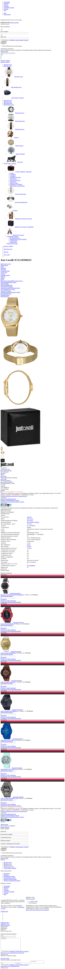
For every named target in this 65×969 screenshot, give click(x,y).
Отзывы (6, 9)
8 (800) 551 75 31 (5, 924)
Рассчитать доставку (18, 501)
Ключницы (13, 181)
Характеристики (5, 288)
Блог (5, 10)
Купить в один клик (18, 952)
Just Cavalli (3, 476)
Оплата (6, 4)
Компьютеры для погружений (18, 239)
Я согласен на (15, 40)
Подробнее (4, 599)
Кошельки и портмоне (16, 184)
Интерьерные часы (16, 87)
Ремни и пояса (14, 183)
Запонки (15, 210)
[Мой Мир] (6, 505)
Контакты (6, 3)
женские (3, 473)
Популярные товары (9, 876)
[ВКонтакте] (2, 505)
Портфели (13, 174)
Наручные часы (18, 76)
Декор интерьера (20, 154)
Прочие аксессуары (12, 243)
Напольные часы (19, 129)
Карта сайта (29, 910)
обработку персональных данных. (19, 40)
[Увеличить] (12, 336)
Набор (2, 283)
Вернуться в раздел (6, 281)
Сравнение (13, 600)
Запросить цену (14, 966)
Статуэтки (20, 162)
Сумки (12, 173)
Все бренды (7, 873)
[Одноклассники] (4, 505)
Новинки (6, 875)
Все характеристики (6, 470)
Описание (3, 286)
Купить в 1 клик (5, 600)
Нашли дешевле (15, 500)
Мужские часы (8, 64)
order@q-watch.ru (30, 898)
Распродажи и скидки (10, 877)
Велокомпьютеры (15, 238)
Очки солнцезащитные (21, 202)
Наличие (3, 293)
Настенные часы (19, 113)
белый (28, 544)
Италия (3, 490)
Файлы (2, 295)
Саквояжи (13, 176)
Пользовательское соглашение (41, 910)
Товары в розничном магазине (12, 880)
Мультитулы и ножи (18, 235)
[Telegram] (10, 505)
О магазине (7, 2)
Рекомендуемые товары (10, 879)
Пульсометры (13, 240)
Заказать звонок (14, 22)
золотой (29, 546)
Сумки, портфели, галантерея (23, 171)
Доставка (6, 6)
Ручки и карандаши (20, 194)
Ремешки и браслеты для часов (23, 218)
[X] (8, 505)
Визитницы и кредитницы (17, 186)
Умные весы (13, 242)
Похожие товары (5, 292)
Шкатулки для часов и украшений (24, 227)
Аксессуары (4, 289)
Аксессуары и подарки (17, 97)
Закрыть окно (4, 51)
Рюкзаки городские (15, 177)
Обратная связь (5, 922)
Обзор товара (4, 282)
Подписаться (12, 499)
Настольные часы (20, 121)
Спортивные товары (12, 236)
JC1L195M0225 (31, 565)
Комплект (3, 285)
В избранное (4, 602)
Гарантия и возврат (9, 7)
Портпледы (13, 178)
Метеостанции (19, 145)
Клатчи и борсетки (15, 180)
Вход (5, 13)
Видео (2, 296)
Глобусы (16, 137)
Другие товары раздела (20, 496)
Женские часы (7, 66)
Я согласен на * (15, 951)
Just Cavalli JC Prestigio (7, 482)
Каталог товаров (5, 60)
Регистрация (7, 14)
